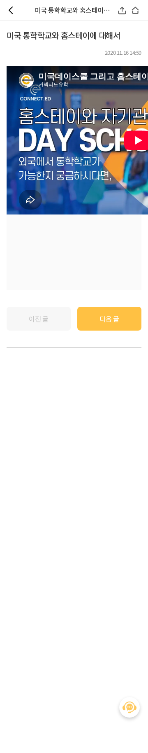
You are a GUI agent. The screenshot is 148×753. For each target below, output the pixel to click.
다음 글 (109, 319)
